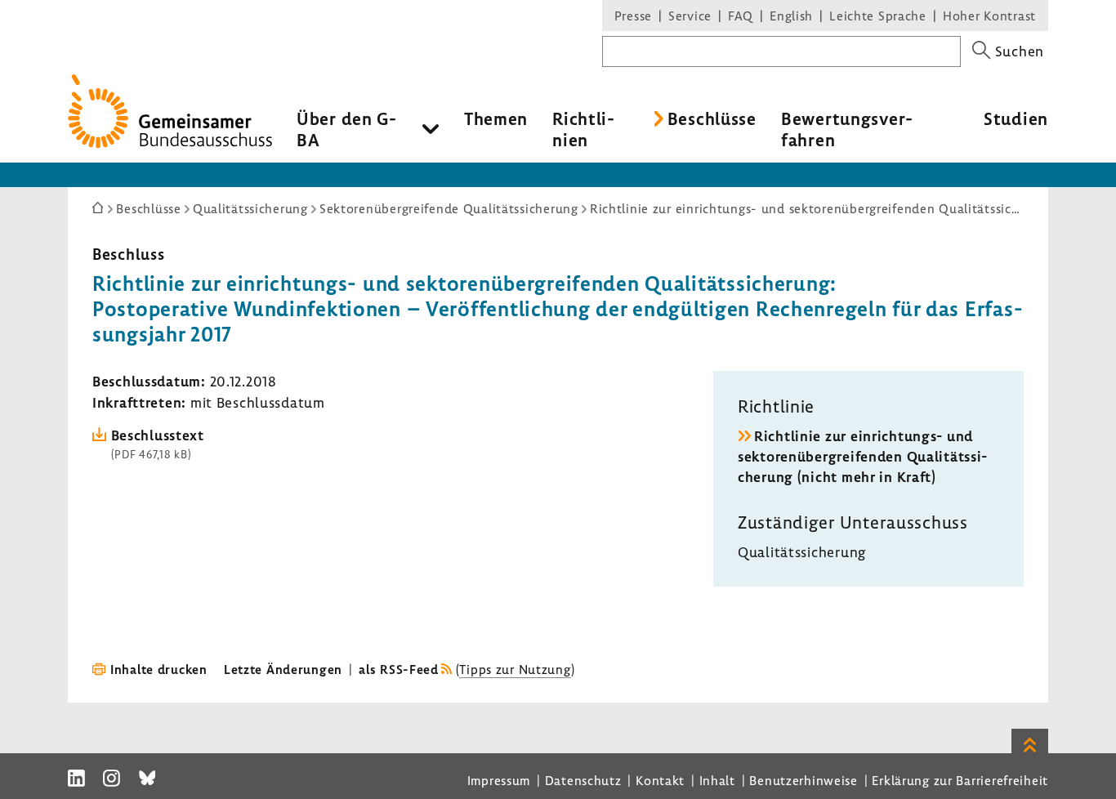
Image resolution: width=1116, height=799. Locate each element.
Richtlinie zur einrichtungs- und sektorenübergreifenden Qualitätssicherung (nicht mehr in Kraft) (862, 456)
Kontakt (660, 780)
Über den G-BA (347, 129)
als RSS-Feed (399, 669)
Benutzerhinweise (803, 780)
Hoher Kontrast (989, 15)
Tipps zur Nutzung (514, 669)
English (791, 15)
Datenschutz (583, 780)
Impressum (498, 780)
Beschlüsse (712, 118)
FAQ (740, 15)
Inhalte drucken (159, 669)
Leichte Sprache (877, 15)
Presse (633, 15)
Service (690, 15)
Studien (1016, 118)
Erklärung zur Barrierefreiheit (960, 780)
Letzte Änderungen (283, 669)
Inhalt (717, 780)
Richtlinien (583, 129)
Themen (496, 118)
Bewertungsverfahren (847, 129)
